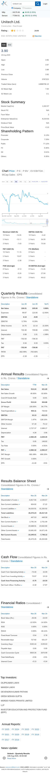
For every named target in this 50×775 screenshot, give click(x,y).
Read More (11, 758)
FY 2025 (5, 729)
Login (45, 4)
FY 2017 (5, 740)
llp (2, 705)
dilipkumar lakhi (10, 683)
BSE (9, 45)
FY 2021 (5, 735)
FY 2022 (35, 729)
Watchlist (38, 36)
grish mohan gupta (11, 696)
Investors (28, 8)
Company (17, 8)
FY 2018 (35, 735)
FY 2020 (15, 735)
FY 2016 (15, 740)
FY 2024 (15, 729)
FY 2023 (25, 729)
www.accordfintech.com (12, 767)
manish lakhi (8, 687)
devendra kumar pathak (14, 692)
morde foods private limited (16, 701)
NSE (4, 45)
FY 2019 (25, 735)
